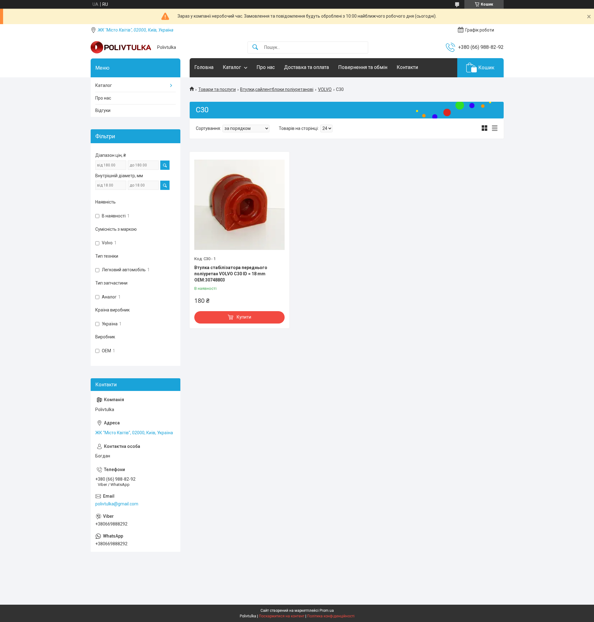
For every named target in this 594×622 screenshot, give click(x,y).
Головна (203, 67)
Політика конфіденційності (331, 616)
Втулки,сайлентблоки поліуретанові (276, 89)
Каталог (232, 67)
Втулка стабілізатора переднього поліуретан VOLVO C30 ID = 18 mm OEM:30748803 (230, 273)
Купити (244, 317)
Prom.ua (327, 610)
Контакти (407, 67)
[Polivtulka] (122, 47)
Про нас (265, 67)
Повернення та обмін (362, 67)
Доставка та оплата (306, 67)
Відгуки (102, 110)
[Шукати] (255, 47)
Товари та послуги (217, 89)
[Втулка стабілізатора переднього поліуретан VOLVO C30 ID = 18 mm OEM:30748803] (239, 205)
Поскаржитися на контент (281, 616)
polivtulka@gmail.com (116, 503)
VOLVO (325, 89)
